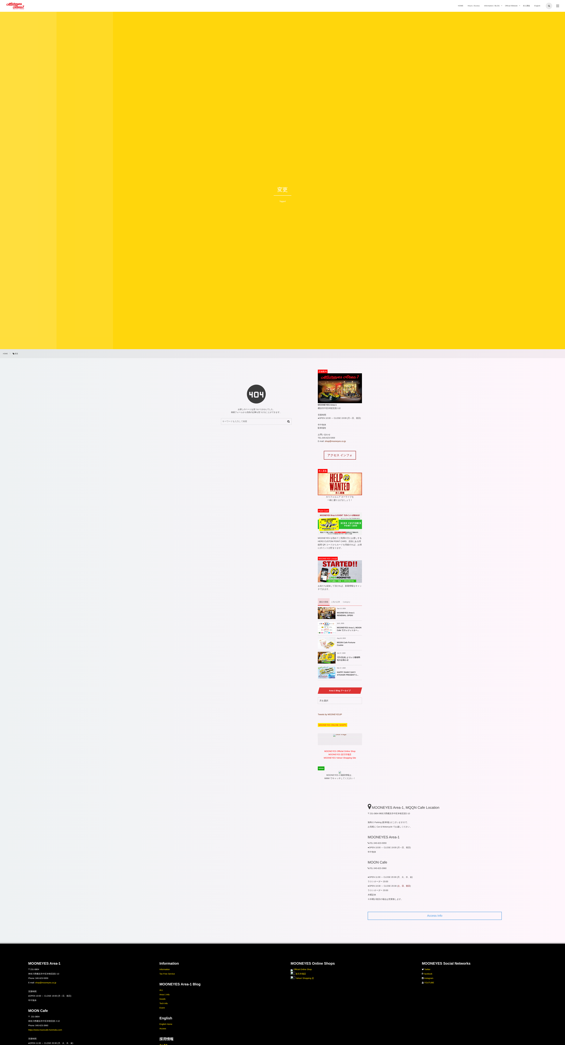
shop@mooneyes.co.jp (335, 441)
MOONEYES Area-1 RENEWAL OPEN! (345, 614)
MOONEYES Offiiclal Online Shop (339, 751)
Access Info (434, 915)
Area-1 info (164, 994)
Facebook (427, 974)
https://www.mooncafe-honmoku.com (45, 1030)
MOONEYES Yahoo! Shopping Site (340, 758)
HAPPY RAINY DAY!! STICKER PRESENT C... (347, 673)
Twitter (427, 969)
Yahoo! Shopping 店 (304, 978)
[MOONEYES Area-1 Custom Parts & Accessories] (15, 6)
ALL (161, 990)
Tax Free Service (167, 974)
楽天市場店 (300, 974)
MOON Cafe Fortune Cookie (346, 643)
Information (164, 969)
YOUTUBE (429, 982)
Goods (162, 999)
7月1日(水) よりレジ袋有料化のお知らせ (348, 658)
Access (162, 1028)
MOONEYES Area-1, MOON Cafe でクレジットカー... (349, 628)
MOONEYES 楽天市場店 (340, 754)
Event (162, 1008)
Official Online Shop (302, 969)
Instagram (428, 978)
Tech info (163, 1003)
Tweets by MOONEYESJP (330, 714)
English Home (165, 1024)
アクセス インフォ (339, 455)
